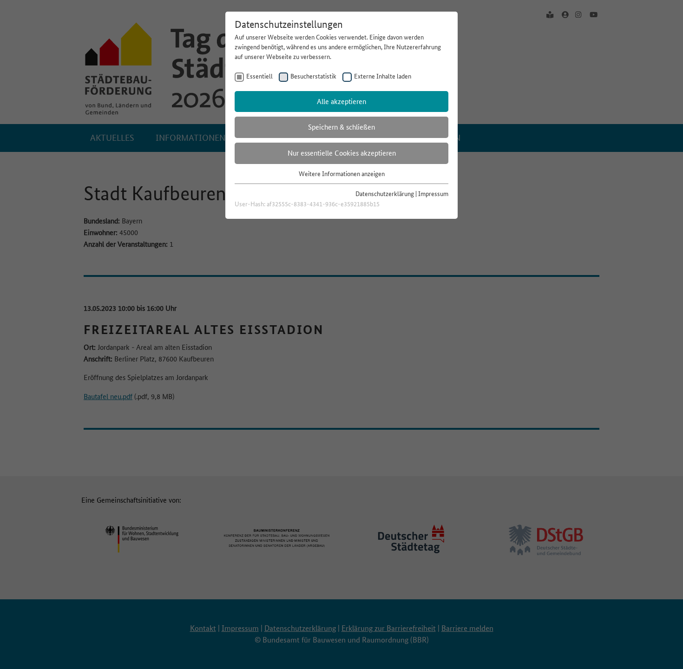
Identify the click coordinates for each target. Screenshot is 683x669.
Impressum (433, 193)
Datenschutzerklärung (384, 193)
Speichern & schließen (341, 127)
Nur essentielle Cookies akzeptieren (342, 153)
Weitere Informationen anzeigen (342, 173)
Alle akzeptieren (341, 101)
